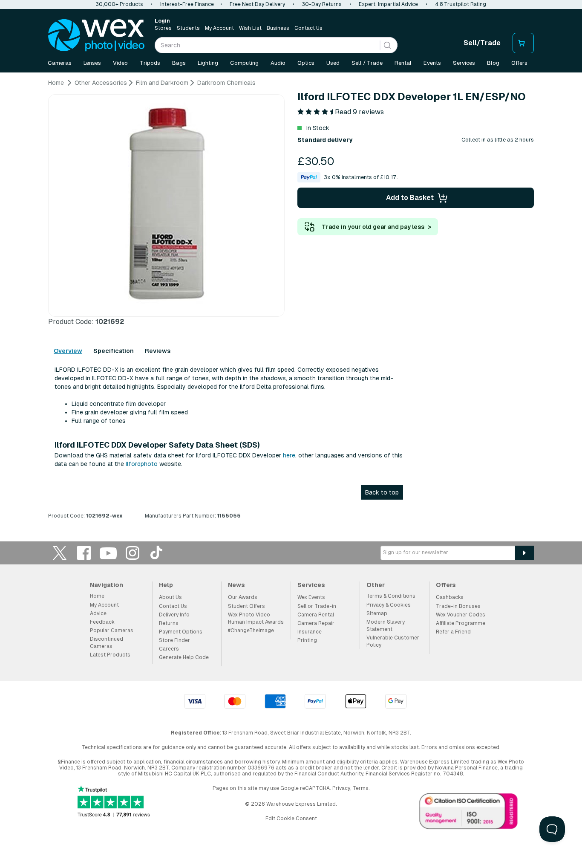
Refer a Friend (453, 632)
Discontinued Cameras (106, 642)
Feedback (102, 622)
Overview (68, 350)
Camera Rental (315, 615)
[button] (347, 177)
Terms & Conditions (390, 596)
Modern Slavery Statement (385, 625)
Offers (519, 63)
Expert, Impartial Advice (388, 4)
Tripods (150, 63)
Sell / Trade (367, 63)
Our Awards (242, 597)
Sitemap (376, 613)
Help (166, 584)
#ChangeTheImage (251, 630)
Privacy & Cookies (388, 605)
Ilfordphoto (142, 463)
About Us (170, 597)
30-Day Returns (322, 4)
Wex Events (311, 597)
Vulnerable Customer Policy (392, 641)
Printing (307, 640)
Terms (361, 788)
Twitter (59, 553)
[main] (291, 302)
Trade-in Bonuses (458, 606)
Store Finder (174, 640)
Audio (278, 63)
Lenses (92, 63)
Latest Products (110, 655)
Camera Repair (315, 623)
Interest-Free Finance (187, 4)
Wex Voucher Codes (460, 615)
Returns (169, 623)
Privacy (341, 788)
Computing (244, 63)
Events (432, 63)
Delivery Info (174, 615)
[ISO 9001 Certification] (468, 813)
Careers (169, 649)
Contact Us (308, 28)
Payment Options (180, 632)
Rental (403, 63)
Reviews (157, 350)
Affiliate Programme (460, 623)
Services (464, 63)
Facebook (84, 553)
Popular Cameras (111, 630)
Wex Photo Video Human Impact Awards (256, 618)
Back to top (382, 492)
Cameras (60, 63)
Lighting (208, 63)
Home (97, 596)
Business (278, 28)
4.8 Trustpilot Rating (460, 4)
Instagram (132, 553)
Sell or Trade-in (316, 606)
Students (188, 28)
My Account (219, 28)
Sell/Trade (482, 43)
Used (333, 63)
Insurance (309, 632)
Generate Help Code (184, 657)
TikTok (156, 553)
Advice (98, 613)
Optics (305, 63)
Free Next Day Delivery (257, 4)
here (289, 455)
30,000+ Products (119, 4)
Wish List (250, 28)
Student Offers (246, 606)
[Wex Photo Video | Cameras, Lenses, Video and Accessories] (96, 35)
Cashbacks (450, 597)
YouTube (108, 553)
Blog (493, 63)
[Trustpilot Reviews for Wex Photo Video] (114, 802)
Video (120, 63)
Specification (113, 350)
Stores (163, 28)
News (236, 584)
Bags (179, 63)
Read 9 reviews (359, 112)
